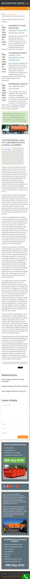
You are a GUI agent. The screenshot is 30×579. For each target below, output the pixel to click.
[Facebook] (4, 486)
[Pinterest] (10, 486)
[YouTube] (17, 486)
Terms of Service (15, 576)
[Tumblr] (14, 486)
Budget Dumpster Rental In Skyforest (15, 386)
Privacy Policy (6, 576)
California (12, 14)
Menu (2, 8)
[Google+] (7, 486)
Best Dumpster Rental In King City (14, 391)
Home (6, 14)
